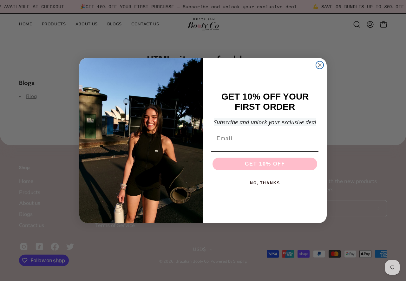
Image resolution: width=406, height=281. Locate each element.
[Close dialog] (320, 65)
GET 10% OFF (265, 164)
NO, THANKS (265, 183)
